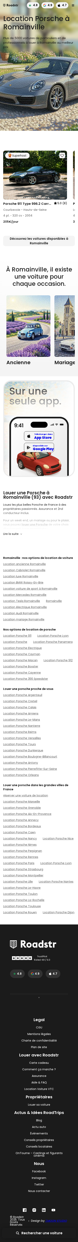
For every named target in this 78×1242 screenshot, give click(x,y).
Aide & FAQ (39, 1082)
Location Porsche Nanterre (21, 726)
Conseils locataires (39, 1146)
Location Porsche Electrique (22, 648)
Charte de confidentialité (39, 1040)
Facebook (39, 1171)
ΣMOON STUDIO (56, 1221)
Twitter (39, 1184)
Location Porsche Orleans (21, 775)
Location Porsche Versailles (22, 738)
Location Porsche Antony (20, 763)
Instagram (39, 1178)
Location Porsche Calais (19, 707)
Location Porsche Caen (19, 832)
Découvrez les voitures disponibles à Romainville (39, 241)
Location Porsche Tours (19, 744)
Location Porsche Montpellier (23, 875)
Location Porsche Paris (18, 863)
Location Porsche (15, 642)
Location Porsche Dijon (58, 912)
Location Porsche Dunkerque (23, 750)
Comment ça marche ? (39, 1069)
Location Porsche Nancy (20, 839)
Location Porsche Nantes (56, 882)
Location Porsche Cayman (21, 654)
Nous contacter (39, 1191)
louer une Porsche (35, 525)
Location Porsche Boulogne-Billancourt (30, 757)
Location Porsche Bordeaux (22, 826)
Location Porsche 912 (58, 660)
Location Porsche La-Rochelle (23, 900)
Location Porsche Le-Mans (21, 720)
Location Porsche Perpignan (22, 851)
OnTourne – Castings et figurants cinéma (39, 1154)
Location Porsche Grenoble (22, 808)
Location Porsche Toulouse (22, 906)
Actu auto (39, 1127)
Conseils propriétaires (39, 1140)
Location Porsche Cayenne (22, 673)
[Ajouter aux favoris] (62, 155)
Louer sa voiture (39, 1104)
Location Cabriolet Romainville (24, 570)
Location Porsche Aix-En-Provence (27, 814)
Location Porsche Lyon (53, 636)
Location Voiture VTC (39, 1089)
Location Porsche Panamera (53, 642)
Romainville (54, 601)
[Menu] (73, 5)
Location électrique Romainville (25, 607)
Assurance (39, 1076)
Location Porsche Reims (19, 732)
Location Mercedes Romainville (24, 595)
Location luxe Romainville (20, 576)
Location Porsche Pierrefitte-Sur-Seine (30, 769)
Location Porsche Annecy (21, 820)
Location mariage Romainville (23, 619)
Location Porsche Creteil (20, 701)
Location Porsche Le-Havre (22, 888)
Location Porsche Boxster (20, 666)
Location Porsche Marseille (21, 802)
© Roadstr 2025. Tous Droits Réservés (17, 1221)
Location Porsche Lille (18, 882)
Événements (39, 1133)
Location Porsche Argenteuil (22, 695)
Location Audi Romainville (21, 613)
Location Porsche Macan (20, 660)
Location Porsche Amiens (20, 713)
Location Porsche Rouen (20, 912)
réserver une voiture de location (25, 795)
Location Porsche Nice (58, 839)
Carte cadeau (39, 1063)
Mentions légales (39, 1034)
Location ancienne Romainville (24, 564)
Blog (39, 1120)
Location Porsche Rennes (20, 857)
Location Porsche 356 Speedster (25, 679)
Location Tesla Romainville (21, 601)
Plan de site (39, 1047)
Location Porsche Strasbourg (23, 869)
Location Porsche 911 (17, 636)
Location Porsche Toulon (20, 894)
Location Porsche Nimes (20, 845)
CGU (39, 1027)
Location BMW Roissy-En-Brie (23, 582)
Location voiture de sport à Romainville (30, 589)
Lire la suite (11, 534)
